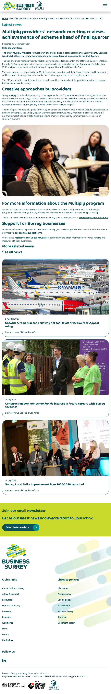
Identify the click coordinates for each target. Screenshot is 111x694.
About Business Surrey (13, 588)
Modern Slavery (65, 611)
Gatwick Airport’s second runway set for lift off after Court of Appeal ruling (52, 324)
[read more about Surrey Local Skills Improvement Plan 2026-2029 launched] (55, 448)
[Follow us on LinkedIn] (4, 660)
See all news (12, 252)
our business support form (28, 232)
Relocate (6, 617)
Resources (7, 599)
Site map (62, 617)
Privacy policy (64, 594)
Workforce (7, 622)
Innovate (6, 611)
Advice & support (10, 594)
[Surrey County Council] (54, 684)
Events (5, 634)
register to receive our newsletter (32, 237)
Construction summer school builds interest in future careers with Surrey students (55, 405)
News (5, 628)
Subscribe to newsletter (18, 527)
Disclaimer (63, 588)
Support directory (11, 605)
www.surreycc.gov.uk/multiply (93, 217)
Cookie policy (64, 599)
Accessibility (64, 605)
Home (5, 18)
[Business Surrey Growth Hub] (55, 556)
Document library (66, 622)
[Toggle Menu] (105, 5)
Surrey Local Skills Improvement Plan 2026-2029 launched (44, 484)
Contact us (7, 640)
